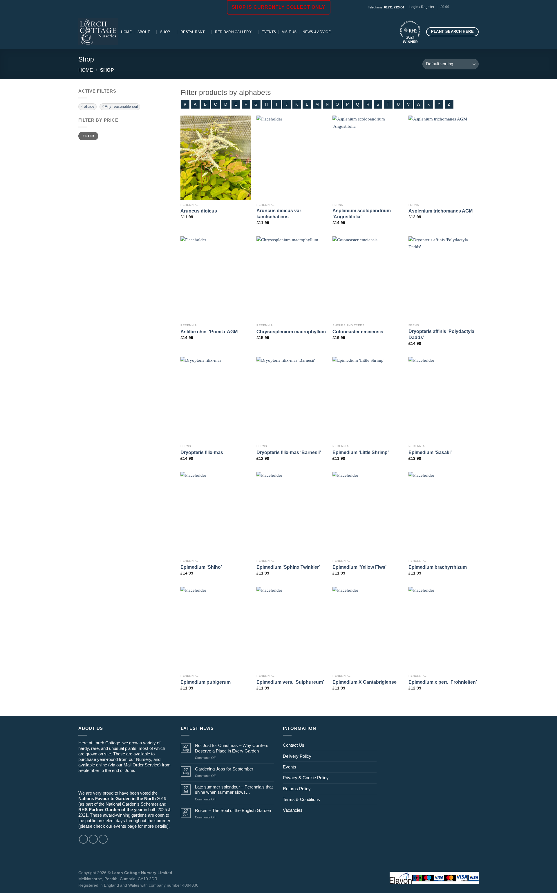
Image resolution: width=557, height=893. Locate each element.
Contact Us (293, 745)
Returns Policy (297, 788)
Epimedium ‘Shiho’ (201, 567)
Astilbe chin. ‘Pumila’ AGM (209, 331)
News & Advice (317, 32)
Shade (89, 106)
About (144, 32)
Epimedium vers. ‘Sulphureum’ (290, 682)
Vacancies (293, 810)
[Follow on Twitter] (103, 839)
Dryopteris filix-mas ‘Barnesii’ (288, 452)
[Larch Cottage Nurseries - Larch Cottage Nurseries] (98, 31)
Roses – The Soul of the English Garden (233, 810)
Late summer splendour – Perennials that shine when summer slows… (234, 789)
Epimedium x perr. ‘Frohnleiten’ (442, 682)
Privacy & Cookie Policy (306, 777)
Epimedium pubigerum (205, 682)
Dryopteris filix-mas (201, 452)
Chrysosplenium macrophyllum (291, 331)
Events (269, 32)
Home (126, 32)
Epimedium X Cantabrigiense (364, 682)
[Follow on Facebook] (460, 7)
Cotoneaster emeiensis (357, 331)
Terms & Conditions (301, 799)
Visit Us (289, 32)
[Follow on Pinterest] (476, 7)
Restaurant (192, 32)
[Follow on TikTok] (470, 7)
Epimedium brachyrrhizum (437, 567)
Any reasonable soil (121, 106)
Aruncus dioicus (198, 210)
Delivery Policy (297, 756)
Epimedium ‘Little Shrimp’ (360, 452)
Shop (165, 32)
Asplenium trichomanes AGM (440, 210)
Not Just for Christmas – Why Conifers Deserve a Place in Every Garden (231, 748)
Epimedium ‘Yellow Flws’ (359, 567)
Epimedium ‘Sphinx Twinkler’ (288, 567)
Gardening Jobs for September (224, 768)
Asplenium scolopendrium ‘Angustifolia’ (361, 213)
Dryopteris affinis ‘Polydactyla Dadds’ (441, 334)
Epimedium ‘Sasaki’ (430, 452)
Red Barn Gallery (233, 32)
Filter (88, 136)
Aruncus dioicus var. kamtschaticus (279, 213)
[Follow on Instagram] (465, 7)
